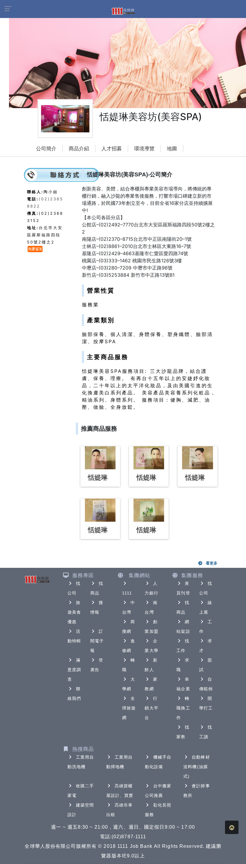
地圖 (172, 149)
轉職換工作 (183, 708)
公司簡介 (46, 149)
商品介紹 (79, 149)
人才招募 (111, 149)
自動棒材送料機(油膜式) (196, 767)
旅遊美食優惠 (74, 612)
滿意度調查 (74, 670)
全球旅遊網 (129, 708)
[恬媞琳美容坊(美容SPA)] (100, 457)
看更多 (212, 563)
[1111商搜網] (123, 11)
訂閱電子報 (97, 641)
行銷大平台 (151, 708)
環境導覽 (144, 149)
